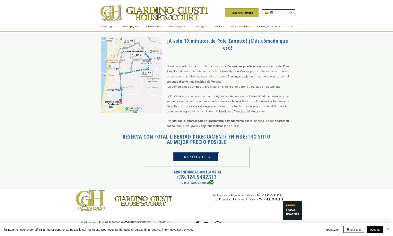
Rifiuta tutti (354, 229)
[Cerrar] (388, 229)
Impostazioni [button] (332, 229)
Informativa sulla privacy (177, 229)
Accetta (375, 229)
